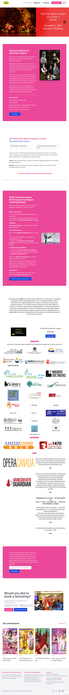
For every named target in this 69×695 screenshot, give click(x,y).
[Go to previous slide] (4, 22)
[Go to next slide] (64, 22)
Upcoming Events (27, 3)
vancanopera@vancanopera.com (22, 274)
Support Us (37, 3)
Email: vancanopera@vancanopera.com (56, 675)
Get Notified (9, 609)
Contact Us (46, 3)
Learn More (15, 114)
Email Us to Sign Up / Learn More (20, 279)
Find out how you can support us (20, 567)
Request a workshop (20, 609)
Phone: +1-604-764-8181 (52, 674)
